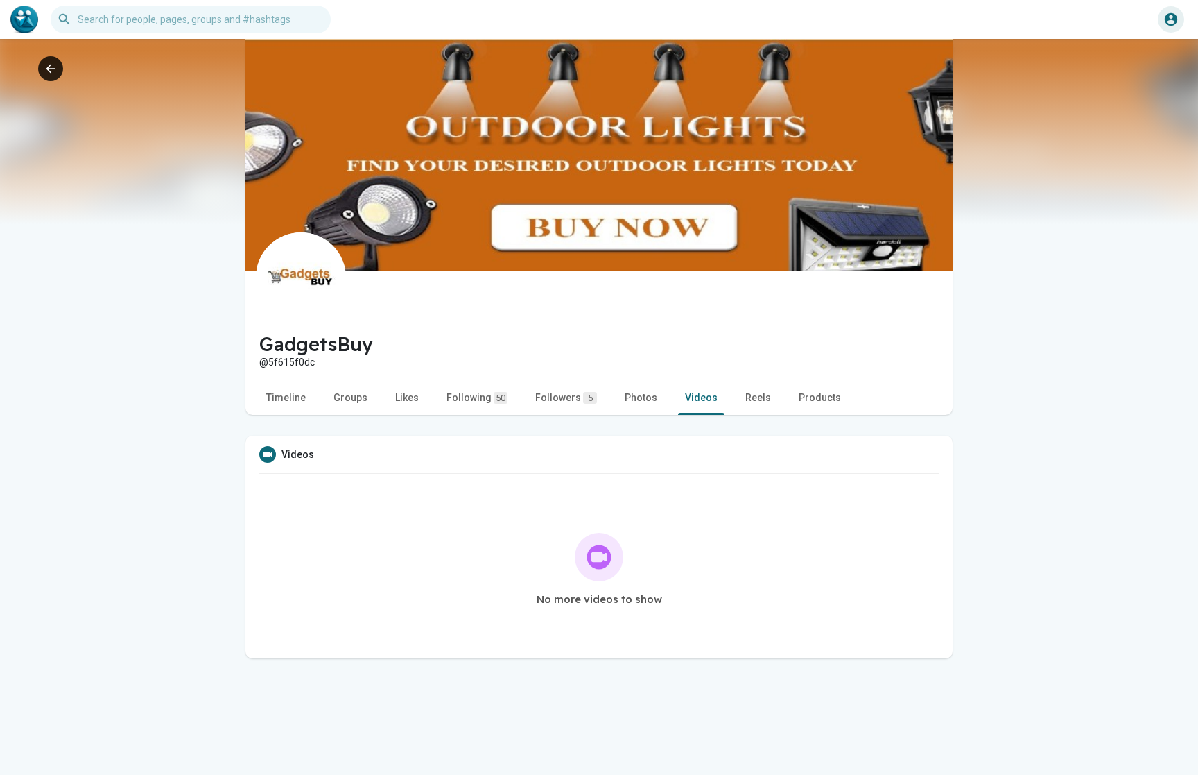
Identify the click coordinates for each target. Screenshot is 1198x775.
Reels (758, 397)
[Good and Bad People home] (24, 19)
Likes (407, 397)
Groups (350, 397)
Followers (564, 397)
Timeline (286, 397)
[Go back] (50, 68)
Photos (641, 397)
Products (820, 397)
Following (475, 397)
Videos (701, 397)
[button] (1171, 19)
